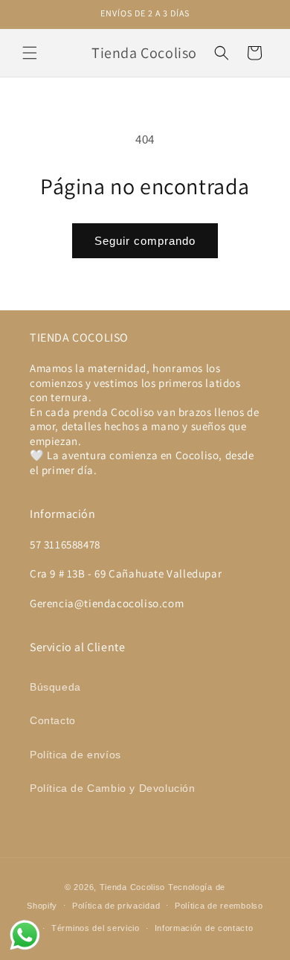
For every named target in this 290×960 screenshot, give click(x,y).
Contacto (53, 720)
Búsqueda (55, 687)
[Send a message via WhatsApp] (24, 935)
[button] (29, 52)
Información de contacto (204, 928)
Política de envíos (75, 755)
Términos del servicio (95, 928)
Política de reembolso (219, 905)
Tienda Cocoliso (133, 887)
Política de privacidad (116, 905)
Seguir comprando (145, 240)
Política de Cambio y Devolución (113, 788)
